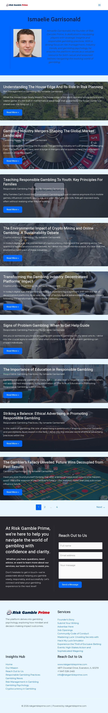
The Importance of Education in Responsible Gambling (48, 369)
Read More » (13, 112)
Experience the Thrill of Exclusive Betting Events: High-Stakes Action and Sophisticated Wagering (79, 647)
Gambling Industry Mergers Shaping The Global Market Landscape (48, 133)
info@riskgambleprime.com (72, 674)
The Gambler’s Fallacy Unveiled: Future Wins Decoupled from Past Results (53, 465)
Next (100, 506)
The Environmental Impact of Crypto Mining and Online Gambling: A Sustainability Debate (48, 231)
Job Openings (65, 630)
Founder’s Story (66, 619)
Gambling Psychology (14, 471)
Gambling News (11, 140)
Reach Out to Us (14, 671)
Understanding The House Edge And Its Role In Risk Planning (53, 87)
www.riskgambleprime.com (72, 664)
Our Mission (12, 668)
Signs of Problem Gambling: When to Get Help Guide (46, 325)
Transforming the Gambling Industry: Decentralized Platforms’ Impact (45, 279)
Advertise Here (66, 626)
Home (9, 664)
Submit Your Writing (68, 623)
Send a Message (70, 584)
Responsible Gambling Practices (20, 188)
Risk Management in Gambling (19, 91)
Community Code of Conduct (73, 633)
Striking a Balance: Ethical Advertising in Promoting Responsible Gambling (45, 416)
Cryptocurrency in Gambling (18, 237)
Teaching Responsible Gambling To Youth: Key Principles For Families (53, 182)
